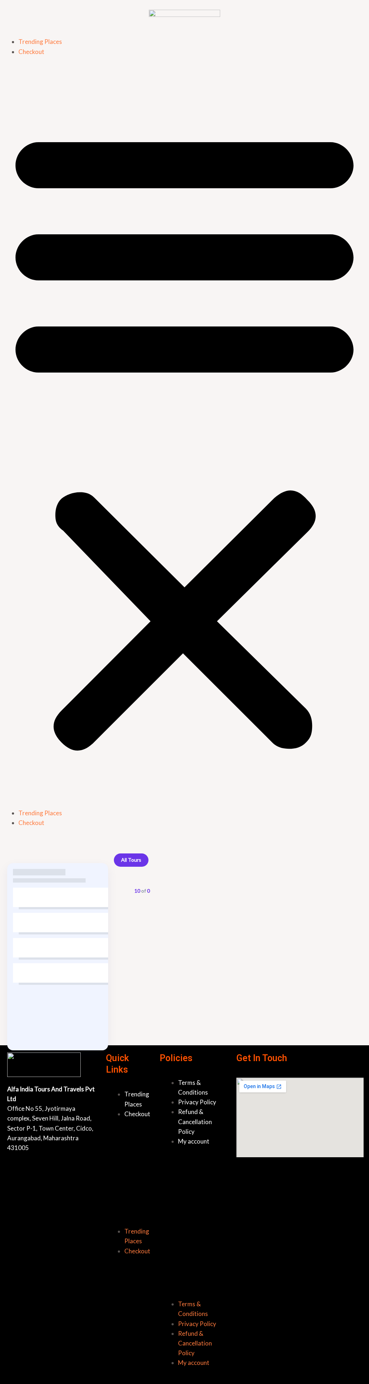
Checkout (31, 51)
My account (193, 1141)
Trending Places (40, 41)
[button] (184, 437)
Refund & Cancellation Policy (195, 1121)
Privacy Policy (197, 1102)
